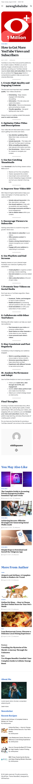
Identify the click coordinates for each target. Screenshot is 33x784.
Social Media (4, 43)
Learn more (4, 706)
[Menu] (2, 6)
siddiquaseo (12, 60)
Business (3, 599)
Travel (3, 572)
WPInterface (5, 778)
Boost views (18, 73)
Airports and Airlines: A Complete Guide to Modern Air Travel (15, 576)
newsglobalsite (17, 5)
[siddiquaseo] (16, 435)
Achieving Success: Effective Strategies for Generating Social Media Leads (15, 522)
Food (2, 628)
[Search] (31, 6)
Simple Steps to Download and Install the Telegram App (14, 550)
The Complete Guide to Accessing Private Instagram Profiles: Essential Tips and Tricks (15, 493)
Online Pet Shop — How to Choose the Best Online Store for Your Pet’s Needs (16, 604)
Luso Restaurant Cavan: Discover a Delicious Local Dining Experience (16, 632)
